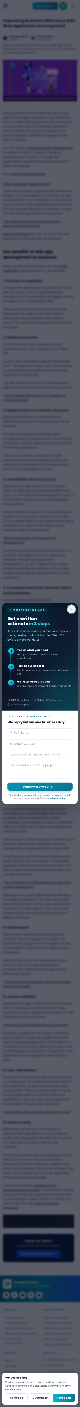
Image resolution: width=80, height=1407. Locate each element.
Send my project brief (40, 786)
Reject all (16, 1398)
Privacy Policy (57, 798)
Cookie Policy (13, 1389)
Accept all (64, 1398)
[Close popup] (71, 609)
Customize (40, 1398)
